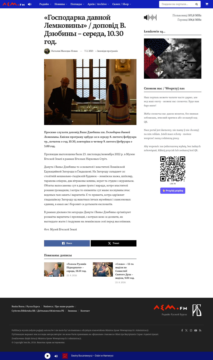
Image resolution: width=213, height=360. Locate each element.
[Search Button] (197, 4)
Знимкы (72, 311)
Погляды (76, 4)
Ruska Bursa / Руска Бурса (26, 306)
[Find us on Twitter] (186, 330)
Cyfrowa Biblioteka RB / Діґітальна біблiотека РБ (38, 311)
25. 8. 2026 (72, 275)
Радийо (44, 4)
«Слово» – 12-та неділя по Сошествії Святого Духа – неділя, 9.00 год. (124, 271)
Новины (60, 4)
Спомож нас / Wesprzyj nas (164, 88)
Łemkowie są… (154, 31)
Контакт (85, 311)
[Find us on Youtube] (195, 330)
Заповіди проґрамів (107, 51)
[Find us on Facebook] (182, 330)
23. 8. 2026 (120, 282)
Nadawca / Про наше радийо (58, 306)
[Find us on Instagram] (191, 330)
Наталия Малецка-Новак (64, 51)
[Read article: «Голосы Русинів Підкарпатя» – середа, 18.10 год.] (54, 269)
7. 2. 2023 (89, 51)
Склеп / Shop (120, 4)
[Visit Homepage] (13, 4)
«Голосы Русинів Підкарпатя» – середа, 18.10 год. (76, 267)
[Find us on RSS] (200, 330)
